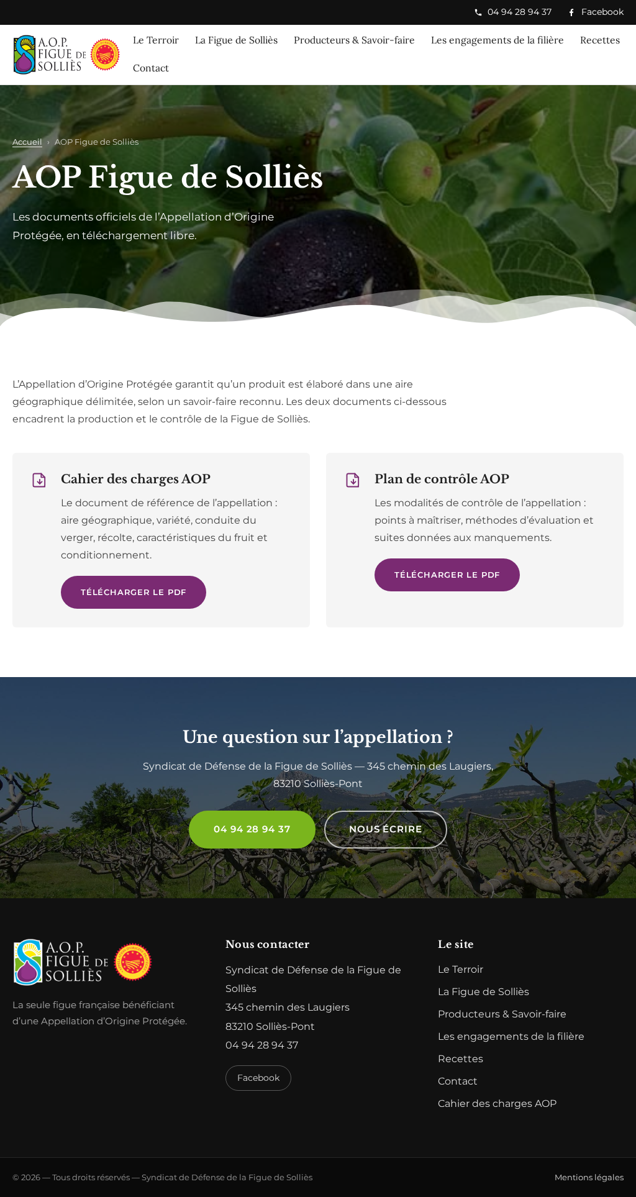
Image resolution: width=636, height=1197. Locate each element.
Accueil (27, 142)
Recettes (600, 40)
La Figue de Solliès (236, 40)
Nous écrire (385, 829)
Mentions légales (589, 1177)
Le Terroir (156, 40)
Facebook (595, 13)
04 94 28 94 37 (520, 12)
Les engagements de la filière (497, 40)
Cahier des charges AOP (497, 1103)
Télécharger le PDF (133, 592)
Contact (151, 67)
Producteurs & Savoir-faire (354, 40)
